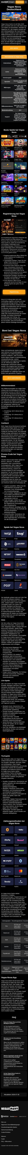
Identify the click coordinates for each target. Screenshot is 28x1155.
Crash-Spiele (16, 136)
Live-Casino (9, 136)
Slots (22, 136)
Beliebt (3, 136)
